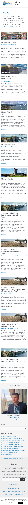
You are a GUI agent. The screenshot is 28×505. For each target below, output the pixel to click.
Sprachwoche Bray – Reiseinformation (8, 325)
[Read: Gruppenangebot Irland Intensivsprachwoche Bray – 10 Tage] (14, 243)
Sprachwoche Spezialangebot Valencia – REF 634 (11, 438)
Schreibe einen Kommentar (7, 255)
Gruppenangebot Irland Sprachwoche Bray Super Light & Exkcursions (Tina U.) (13, 290)
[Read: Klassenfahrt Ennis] (14, 138)
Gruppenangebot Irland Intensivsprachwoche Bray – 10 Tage (12, 252)
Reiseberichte (19, 460)
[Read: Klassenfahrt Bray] (14, 105)
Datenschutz (7, 460)
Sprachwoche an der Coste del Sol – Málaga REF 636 (12, 440)
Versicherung (15, 458)
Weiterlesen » (4, 60)
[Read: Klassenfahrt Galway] (14, 172)
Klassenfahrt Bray (7, 112)
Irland (12, 44)
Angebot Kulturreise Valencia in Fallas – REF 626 (11, 444)
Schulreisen (19, 3)
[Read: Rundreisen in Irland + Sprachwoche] (14, 69)
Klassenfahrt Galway (8, 179)
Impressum (6, 458)
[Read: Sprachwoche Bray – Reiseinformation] (14, 317)
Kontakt (10, 458)
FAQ (23, 460)
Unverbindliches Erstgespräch (14, 419)
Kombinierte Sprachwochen (10, 80)
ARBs (11, 460)
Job (18, 484)
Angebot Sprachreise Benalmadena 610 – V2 (10, 448)
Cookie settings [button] (12, 502)
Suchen (22, 479)
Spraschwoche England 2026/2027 (8, 436)
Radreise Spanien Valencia (6, 454)
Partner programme (13, 484)
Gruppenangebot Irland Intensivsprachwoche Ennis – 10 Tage (13, 215)
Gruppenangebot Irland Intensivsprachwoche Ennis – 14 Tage (13, 361)
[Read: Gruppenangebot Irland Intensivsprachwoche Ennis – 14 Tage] (14, 352)
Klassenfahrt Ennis (8, 145)
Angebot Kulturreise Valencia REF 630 (9, 452)
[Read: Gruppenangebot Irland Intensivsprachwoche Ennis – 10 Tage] (14, 206)
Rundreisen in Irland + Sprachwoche (9, 77)
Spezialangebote (7, 293)
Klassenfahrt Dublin (8, 43)
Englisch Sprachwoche (6, 44)
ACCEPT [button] (20, 502)
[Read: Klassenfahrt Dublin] (14, 35)
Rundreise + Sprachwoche (11, 26)
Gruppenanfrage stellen (14, 417)
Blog (14, 460)
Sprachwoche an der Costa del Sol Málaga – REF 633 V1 (13, 450)
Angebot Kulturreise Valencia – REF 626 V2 (10, 442)
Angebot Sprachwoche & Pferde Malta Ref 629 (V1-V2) (12, 446)
